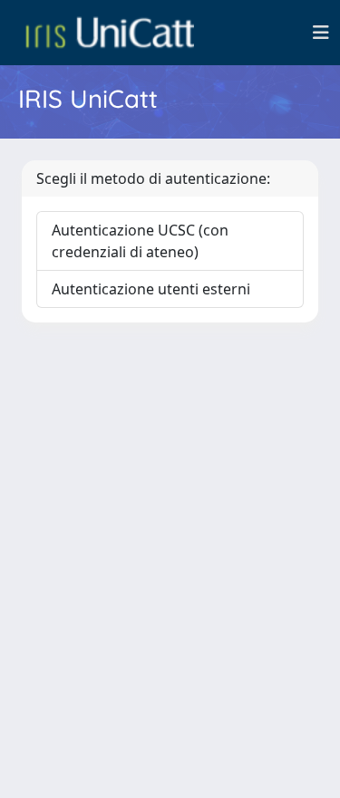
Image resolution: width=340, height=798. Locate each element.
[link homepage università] (110, 32)
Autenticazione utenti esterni (151, 289)
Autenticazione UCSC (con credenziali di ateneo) (140, 241)
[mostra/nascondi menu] (321, 33)
